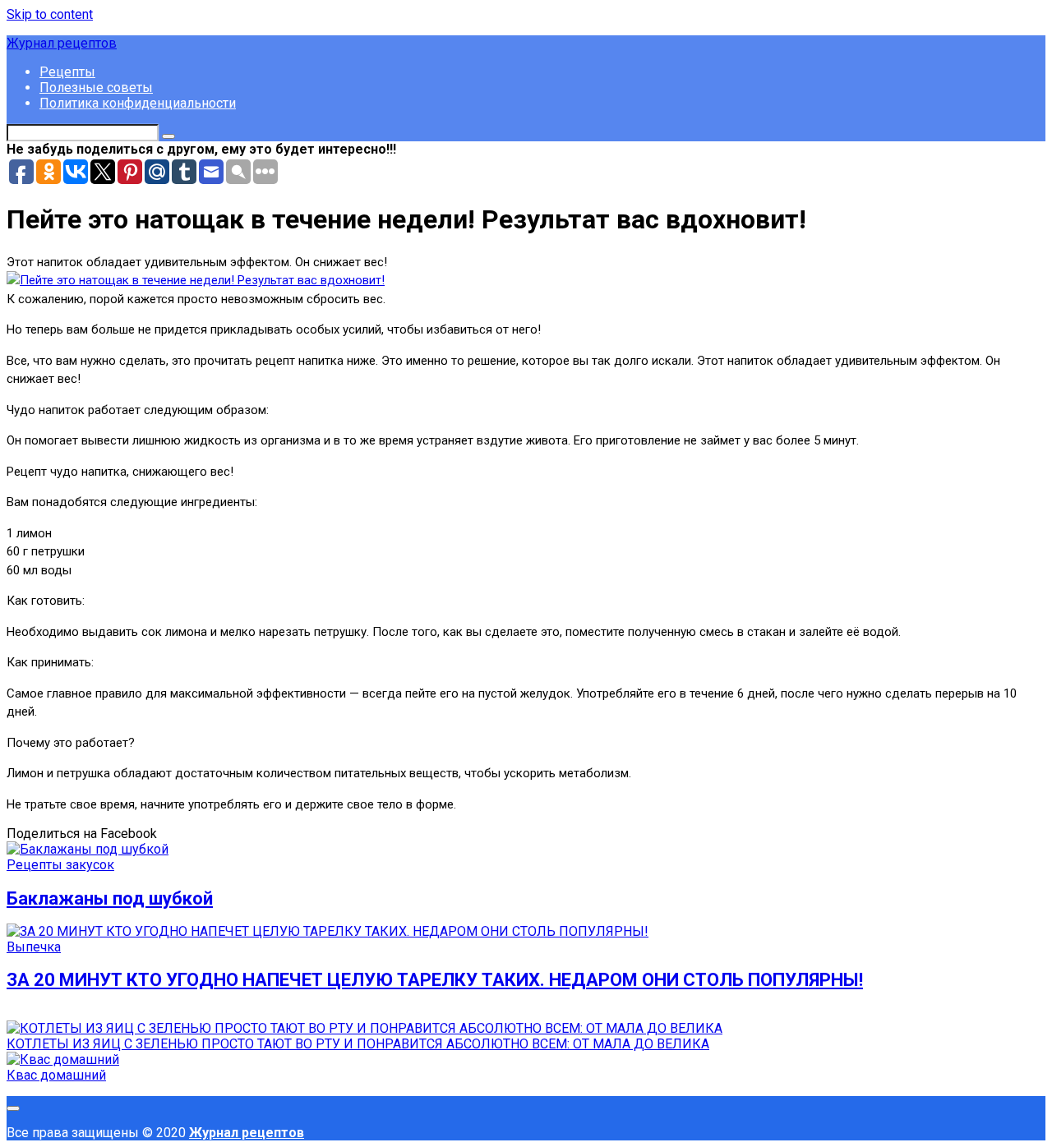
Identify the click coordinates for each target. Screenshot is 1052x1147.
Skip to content (50, 14)
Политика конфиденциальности (137, 103)
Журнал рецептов (62, 43)
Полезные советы (96, 87)
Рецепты (67, 72)
